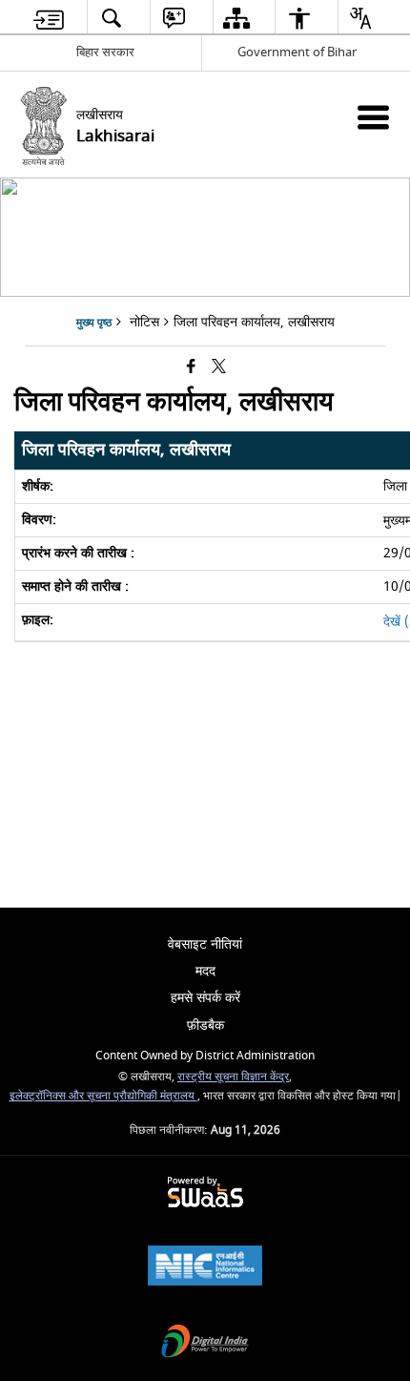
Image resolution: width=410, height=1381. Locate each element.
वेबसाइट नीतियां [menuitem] (205, 944)
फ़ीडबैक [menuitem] (205, 1025)
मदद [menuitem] (205, 971)
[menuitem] (49, 17)
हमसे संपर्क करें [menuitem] (205, 998)
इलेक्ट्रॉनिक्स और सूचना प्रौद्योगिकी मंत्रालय (103, 1096)
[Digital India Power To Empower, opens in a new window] (205, 1343)
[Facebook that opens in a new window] (191, 368)
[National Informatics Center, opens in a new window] (205, 1268)
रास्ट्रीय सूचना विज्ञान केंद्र (233, 1077)
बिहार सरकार (105, 52)
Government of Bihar (297, 52)
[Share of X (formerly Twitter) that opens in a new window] (219, 368)
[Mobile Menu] (373, 117)
